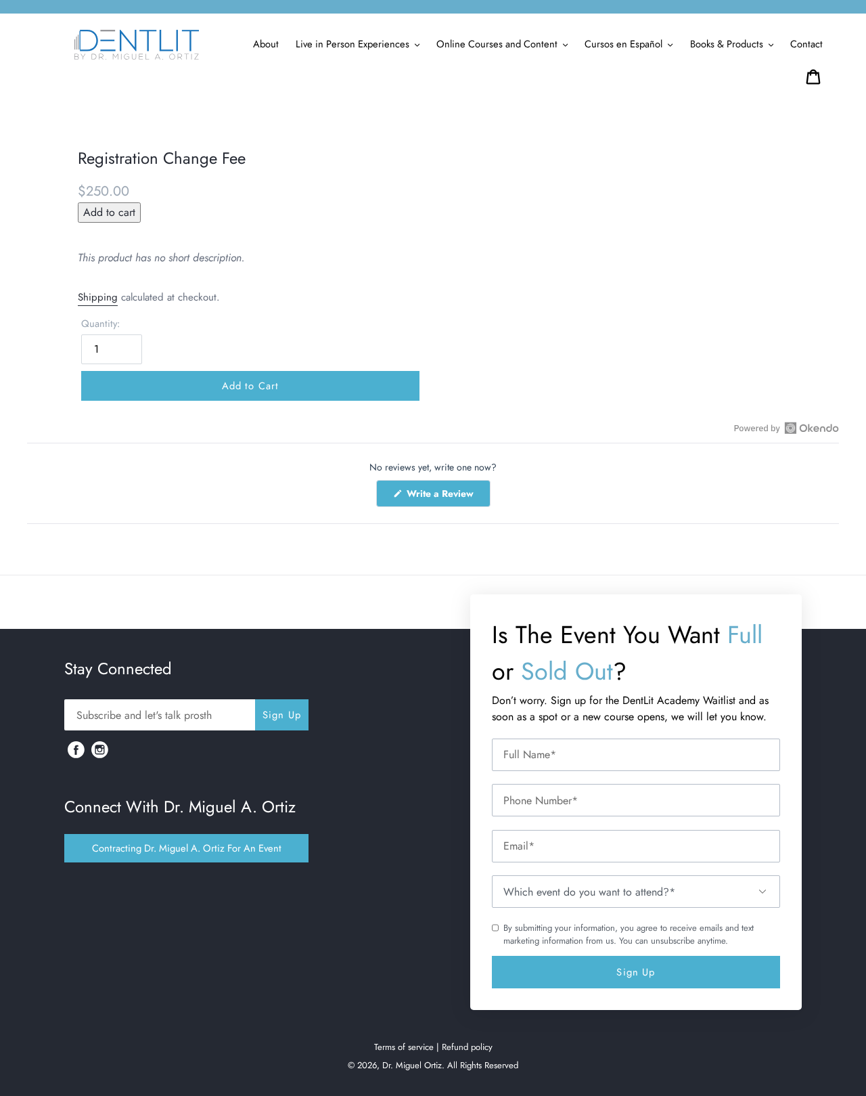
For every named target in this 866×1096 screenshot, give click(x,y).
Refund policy (467, 1046)
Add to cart (109, 212)
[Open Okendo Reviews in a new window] (786, 428)
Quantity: (100, 323)
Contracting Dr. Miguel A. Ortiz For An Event (186, 848)
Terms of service (404, 1046)
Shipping (98, 297)
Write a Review (447, 496)
